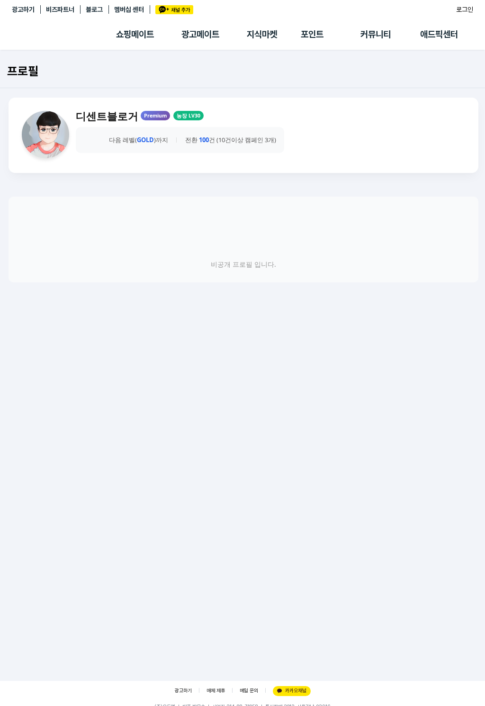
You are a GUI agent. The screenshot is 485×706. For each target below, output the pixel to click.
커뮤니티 (375, 34)
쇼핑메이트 (135, 34)
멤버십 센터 (129, 9)
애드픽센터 (439, 34)
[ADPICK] (64, 34)
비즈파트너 (60, 9)
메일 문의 (249, 691)
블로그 (94, 9)
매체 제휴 (216, 691)
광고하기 (23, 9)
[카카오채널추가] (174, 9)
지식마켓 (262, 34)
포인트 (312, 34)
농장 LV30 (188, 115)
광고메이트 (200, 34)
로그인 (464, 9)
